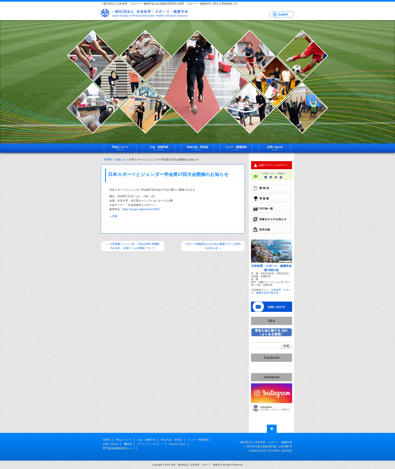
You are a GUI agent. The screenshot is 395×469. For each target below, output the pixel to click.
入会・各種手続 (146, 439)
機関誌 (128, 444)
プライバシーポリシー (150, 444)
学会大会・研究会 (171, 439)
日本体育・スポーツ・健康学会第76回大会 (271, 291)
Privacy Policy (177, 444)
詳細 (114, 216)
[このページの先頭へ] (272, 429)
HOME (108, 159)
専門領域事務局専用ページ (119, 448)
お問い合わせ (111, 444)
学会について (124, 439)
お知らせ (120, 159)
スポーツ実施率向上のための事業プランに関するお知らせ (213, 246)
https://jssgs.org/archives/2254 (141, 209)
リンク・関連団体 (198, 439)
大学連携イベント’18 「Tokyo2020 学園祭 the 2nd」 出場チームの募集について (133, 246)
